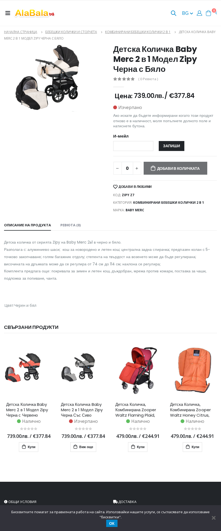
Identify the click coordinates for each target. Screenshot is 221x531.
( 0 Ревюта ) (148, 79)
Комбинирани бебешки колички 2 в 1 (138, 32)
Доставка (127, 501)
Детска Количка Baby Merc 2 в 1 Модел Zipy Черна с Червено (27, 410)
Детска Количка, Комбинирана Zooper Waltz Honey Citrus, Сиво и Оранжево (190, 410)
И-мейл (121, 136)
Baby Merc (135, 210)
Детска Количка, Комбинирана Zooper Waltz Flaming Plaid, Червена (135, 410)
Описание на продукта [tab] (27, 225)
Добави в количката (178, 168)
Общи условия (22, 501)
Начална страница (20, 32)
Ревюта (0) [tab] (70, 225)
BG (186, 13)
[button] (173, 13)
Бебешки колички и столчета (71, 32)
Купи (31, 447)
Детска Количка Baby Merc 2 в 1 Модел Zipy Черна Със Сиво (82, 410)
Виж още (85, 447)
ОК (112, 523)
